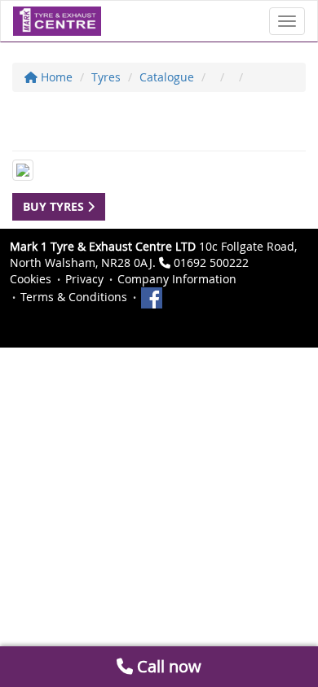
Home (55, 77)
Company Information (176, 279)
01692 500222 (211, 262)
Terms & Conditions (73, 296)
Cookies (30, 279)
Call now (167, 666)
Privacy (84, 279)
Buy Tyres (55, 206)
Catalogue (166, 77)
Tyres (106, 77)
